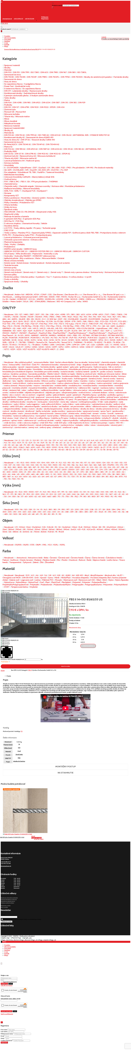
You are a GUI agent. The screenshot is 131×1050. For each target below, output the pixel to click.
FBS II (37, 49)
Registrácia (7, 12)
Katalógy (7, 41)
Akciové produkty (10, 38)
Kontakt (6, 44)
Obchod (11, 49)
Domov (6, 49)
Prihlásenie (7, 11)
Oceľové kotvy (30, 49)
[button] (104, 37)
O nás (6, 43)
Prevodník (7, 39)
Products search (57, 5)
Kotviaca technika (20, 49)
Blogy (6, 46)
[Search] (52, 7)
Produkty (7, 36)
